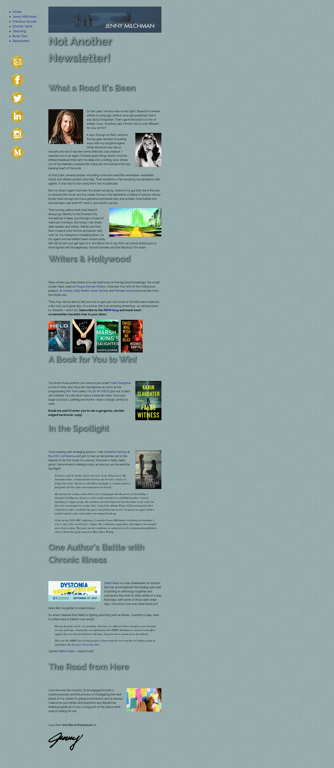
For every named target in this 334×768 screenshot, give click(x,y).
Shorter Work (23, 26)
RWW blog (111, 310)
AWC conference (64, 456)
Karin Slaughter (121, 383)
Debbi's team (66, 651)
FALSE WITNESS (98, 391)
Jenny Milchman (25, 16)
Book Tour (20, 36)
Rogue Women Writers (90, 286)
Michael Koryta (124, 290)
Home (17, 12)
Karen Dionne (99, 290)
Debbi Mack (111, 583)
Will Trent (72, 391)
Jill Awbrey (66, 290)
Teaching (19, 31)
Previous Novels (25, 21)
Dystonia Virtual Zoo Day (85, 644)
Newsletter (21, 41)
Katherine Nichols (115, 452)
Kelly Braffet (81, 290)
